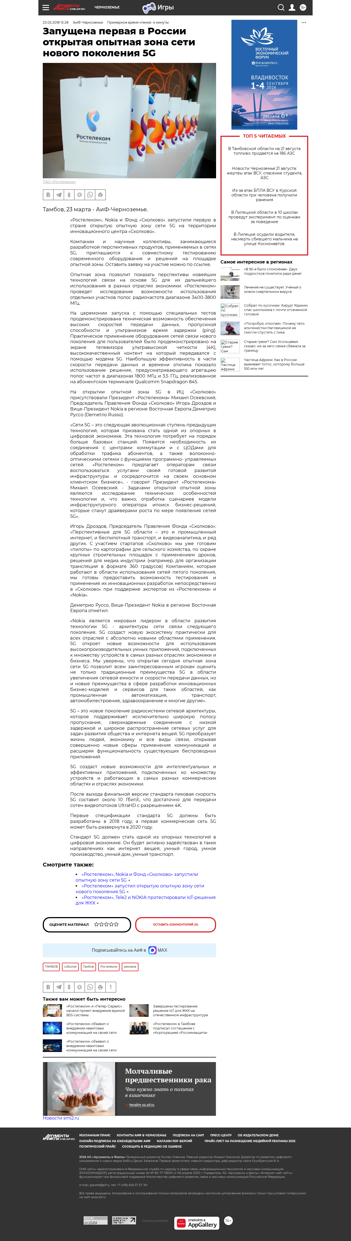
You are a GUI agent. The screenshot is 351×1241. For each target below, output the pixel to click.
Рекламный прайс (95, 1135)
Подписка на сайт (188, 1135)
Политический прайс (97, 1146)
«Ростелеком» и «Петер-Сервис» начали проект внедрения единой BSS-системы (95, 1010)
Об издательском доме (258, 1135)
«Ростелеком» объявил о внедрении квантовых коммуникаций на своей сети (91, 1028)
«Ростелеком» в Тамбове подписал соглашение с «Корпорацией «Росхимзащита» (180, 1028)
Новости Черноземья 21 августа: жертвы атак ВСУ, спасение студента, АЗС (264, 173)
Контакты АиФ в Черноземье (141, 1135)
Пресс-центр (220, 1135)
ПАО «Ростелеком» (59, 182)
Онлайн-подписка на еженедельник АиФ (115, 1141)
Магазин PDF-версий (174, 1141)
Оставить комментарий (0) (175, 924)
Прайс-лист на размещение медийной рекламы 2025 (250, 1141)
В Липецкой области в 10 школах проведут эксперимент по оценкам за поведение (264, 217)
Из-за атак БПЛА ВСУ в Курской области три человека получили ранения (264, 195)
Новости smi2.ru (61, 1118)
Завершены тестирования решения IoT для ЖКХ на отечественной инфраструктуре (180, 1010)
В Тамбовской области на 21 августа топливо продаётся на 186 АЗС (264, 151)
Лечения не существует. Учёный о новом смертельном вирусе (272, 289)
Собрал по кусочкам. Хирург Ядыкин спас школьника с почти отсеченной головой (276, 309)
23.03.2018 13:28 (56, 22)
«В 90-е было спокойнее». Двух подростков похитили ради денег (273, 271)
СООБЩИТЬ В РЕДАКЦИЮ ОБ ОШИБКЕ (152, 1146)
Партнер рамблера (155, 1220)
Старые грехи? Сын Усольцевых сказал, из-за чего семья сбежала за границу (274, 346)
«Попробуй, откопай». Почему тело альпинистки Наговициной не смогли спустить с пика (274, 327)
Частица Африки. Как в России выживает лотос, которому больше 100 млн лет (274, 364)
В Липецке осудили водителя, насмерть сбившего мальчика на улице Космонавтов (264, 239)
